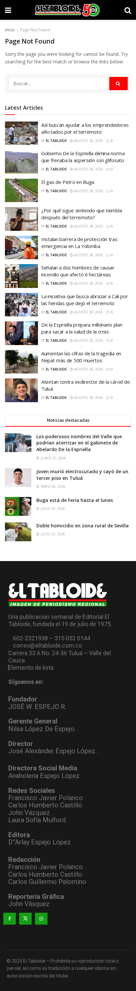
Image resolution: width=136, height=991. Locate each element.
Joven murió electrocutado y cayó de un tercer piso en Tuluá (82, 474)
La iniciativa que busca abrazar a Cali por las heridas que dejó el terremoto (84, 299)
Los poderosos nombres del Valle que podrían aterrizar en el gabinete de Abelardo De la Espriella (79, 442)
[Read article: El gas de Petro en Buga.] (21, 190)
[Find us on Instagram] (41, 919)
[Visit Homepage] (68, 10)
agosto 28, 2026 (88, 140)
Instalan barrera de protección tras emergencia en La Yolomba (79, 242)
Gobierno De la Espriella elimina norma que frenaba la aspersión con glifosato (83, 156)
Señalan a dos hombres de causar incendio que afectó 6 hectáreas (78, 271)
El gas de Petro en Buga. (68, 182)
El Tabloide (56, 140)
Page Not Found (35, 30)
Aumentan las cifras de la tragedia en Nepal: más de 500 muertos (81, 357)
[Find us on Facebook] (9, 919)
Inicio (10, 30)
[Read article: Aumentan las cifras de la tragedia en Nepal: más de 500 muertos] (21, 362)
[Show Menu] (8, 10)
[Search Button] (127, 10)
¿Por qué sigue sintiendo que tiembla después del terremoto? (81, 214)
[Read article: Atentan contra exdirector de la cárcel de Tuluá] (21, 390)
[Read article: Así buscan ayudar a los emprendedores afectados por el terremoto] (21, 133)
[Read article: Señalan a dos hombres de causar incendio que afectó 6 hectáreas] (21, 276)
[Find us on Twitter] (25, 919)
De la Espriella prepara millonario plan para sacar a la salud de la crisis (81, 328)
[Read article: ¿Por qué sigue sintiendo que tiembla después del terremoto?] (21, 219)
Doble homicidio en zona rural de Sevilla (82, 525)
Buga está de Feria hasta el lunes (74, 500)
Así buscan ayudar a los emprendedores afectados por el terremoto (85, 128)
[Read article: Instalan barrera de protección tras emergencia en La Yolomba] (21, 248)
